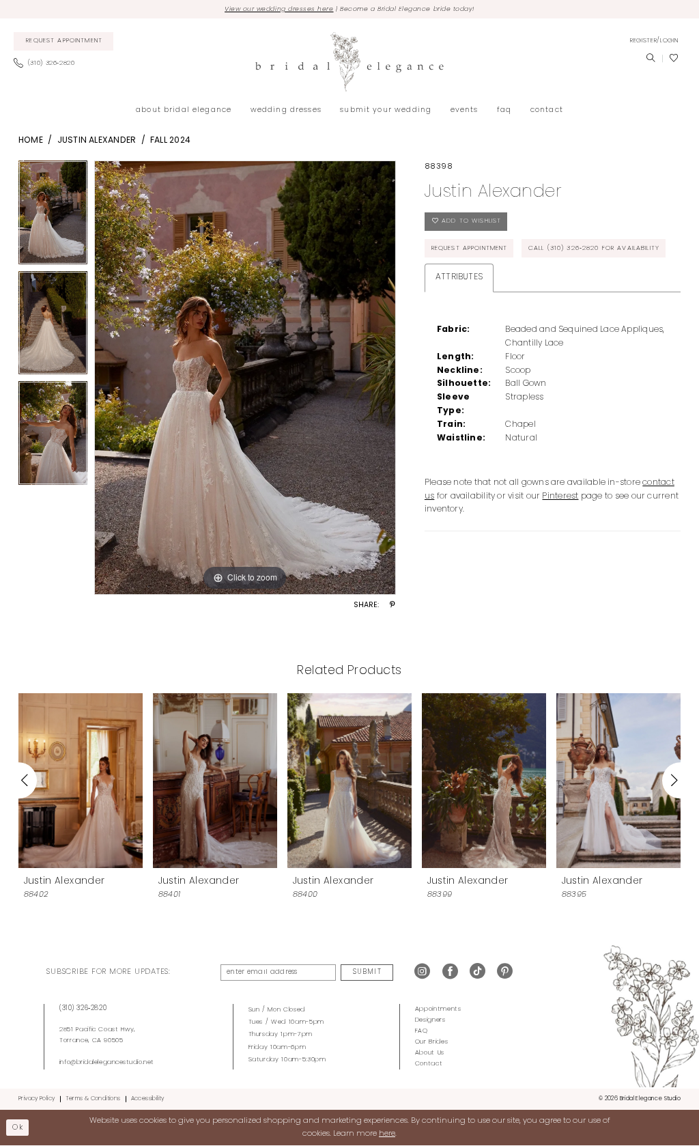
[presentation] (80, 780)
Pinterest (560, 496)
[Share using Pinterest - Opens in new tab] (392, 606)
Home (30, 141)
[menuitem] (64, 41)
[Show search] (650, 59)
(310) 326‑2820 (82, 1008)
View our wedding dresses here (279, 9)
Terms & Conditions (93, 1099)
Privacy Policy (36, 1099)
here (387, 1134)
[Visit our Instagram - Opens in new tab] (422, 972)
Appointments (438, 1009)
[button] (654, 41)
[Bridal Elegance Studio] (349, 62)
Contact (429, 1064)
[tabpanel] (52, 215)
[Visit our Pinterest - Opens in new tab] (504, 972)
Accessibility (148, 1099)
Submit (367, 972)
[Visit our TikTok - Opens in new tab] (477, 972)
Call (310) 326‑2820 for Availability (593, 248)
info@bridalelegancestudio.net (106, 1062)
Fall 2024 (170, 141)
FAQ (421, 1031)
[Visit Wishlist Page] (673, 59)
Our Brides (431, 1042)
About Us (429, 1053)
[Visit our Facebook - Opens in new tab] (450, 972)
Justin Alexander (97, 141)
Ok (17, 1127)
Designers (430, 1020)
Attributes (459, 277)
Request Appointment (469, 248)
